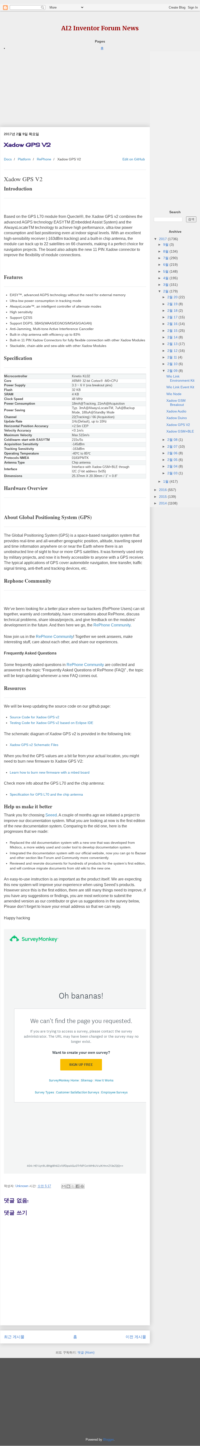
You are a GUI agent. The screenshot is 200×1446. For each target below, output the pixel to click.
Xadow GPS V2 (178, 425)
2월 (166, 291)
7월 (166, 258)
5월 (166, 271)
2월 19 (173, 304)
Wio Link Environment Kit (180, 378)
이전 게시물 (136, 1337)
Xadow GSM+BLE (180, 431)
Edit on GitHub (133, 159)
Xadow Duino (176, 418)
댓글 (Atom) (86, 1352)
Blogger (108, 1439)
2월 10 (173, 364)
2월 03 (173, 473)
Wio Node (173, 394)
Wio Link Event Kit (180, 387)
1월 (166, 481)
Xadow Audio (176, 411)
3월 (166, 285)
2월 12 (173, 351)
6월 (166, 265)
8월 (166, 251)
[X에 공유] (72, 1186)
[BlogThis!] (68, 1186)
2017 (163, 239)
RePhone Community (111, 625)
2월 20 (173, 297)
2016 (163, 490)
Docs (8, 159)
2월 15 (173, 331)
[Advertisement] (75, 85)
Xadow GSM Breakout (176, 403)
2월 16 (173, 324)
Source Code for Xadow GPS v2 (34, 717)
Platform (24, 159)
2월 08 (173, 440)
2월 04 (173, 466)
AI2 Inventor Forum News (100, 28)
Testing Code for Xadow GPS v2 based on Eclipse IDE (51, 723)
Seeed (51, 815)
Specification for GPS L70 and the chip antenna (46, 794)
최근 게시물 (14, 1337)
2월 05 (173, 460)
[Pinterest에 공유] (82, 1186)
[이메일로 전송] (63, 1186)
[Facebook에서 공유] (77, 1186)
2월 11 (172, 357)
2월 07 (173, 446)
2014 (163, 503)
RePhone (44, 159)
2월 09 (173, 371)
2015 (163, 497)
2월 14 (173, 337)
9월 (166, 244)
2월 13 (173, 344)
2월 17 (173, 317)
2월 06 (173, 453)
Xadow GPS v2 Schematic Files (34, 745)
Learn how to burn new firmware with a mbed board (50, 772)
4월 (166, 278)
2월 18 (173, 310)
